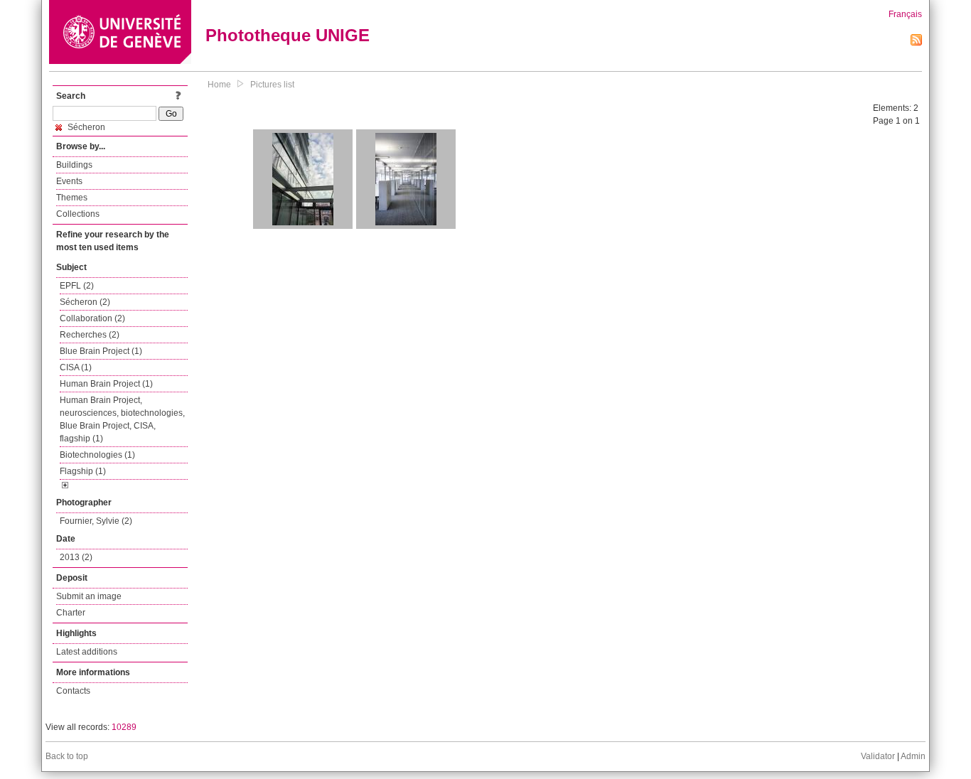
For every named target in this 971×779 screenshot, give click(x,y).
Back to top (66, 756)
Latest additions (86, 652)
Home (219, 85)
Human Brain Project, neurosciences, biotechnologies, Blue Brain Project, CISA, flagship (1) (122, 419)
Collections (78, 214)
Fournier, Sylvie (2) (96, 521)
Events (69, 181)
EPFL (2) (77, 286)
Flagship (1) (83, 471)
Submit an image (89, 596)
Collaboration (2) (92, 318)
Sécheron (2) (85, 302)
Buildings (74, 165)
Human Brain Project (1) (106, 384)
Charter (70, 613)
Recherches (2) (89, 335)
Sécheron (85, 127)
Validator (878, 756)
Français (905, 14)
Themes (71, 198)
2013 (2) (76, 557)
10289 (124, 727)
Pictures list (272, 85)
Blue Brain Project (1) (101, 351)
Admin (913, 756)
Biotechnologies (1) (97, 455)
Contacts (73, 691)
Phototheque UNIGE (287, 35)
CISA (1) (76, 367)
